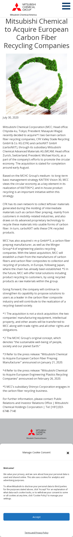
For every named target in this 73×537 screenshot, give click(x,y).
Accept (37, 517)
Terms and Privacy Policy (36, 532)
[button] (68, 453)
